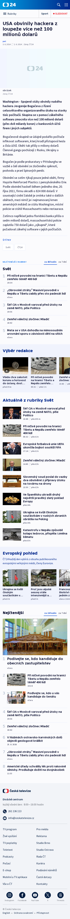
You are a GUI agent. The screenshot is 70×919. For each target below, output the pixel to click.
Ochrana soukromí (23, 912)
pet (4, 41)
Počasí (6, 863)
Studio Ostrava (45, 849)
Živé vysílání (10, 836)
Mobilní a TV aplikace (15, 877)
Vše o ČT (7, 884)
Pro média (42, 829)
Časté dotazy (43, 877)
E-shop (7, 870)
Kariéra (40, 863)
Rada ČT (41, 856)
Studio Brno (43, 843)
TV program (10, 829)
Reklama (41, 836)
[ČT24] (9, 5)
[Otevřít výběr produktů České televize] (66, 4)
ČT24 (20, 247)
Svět (8, 247)
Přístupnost (43, 912)
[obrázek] (35, 68)
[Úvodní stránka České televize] (17, 791)
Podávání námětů (46, 870)
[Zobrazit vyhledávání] (59, 4)
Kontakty (41, 884)
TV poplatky (10, 843)
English (6, 912)
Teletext (8, 849)
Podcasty (8, 856)
